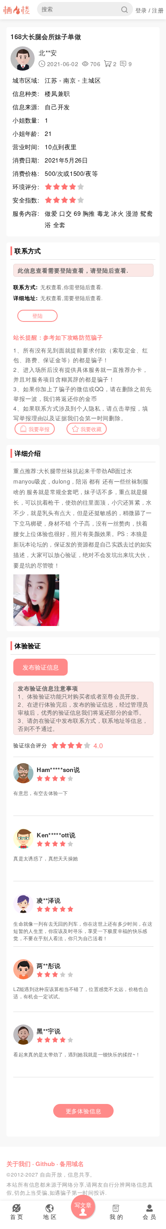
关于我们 (18, 1163)
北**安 (48, 52)
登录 (141, 10)
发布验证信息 (41, 667)
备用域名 (72, 1163)
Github (45, 1163)
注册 (158, 10)
